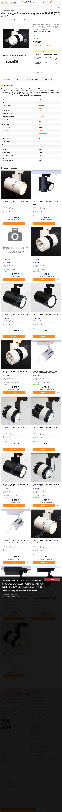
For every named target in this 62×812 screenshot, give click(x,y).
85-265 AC (41, 116)
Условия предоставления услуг (10, 594)
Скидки (36, 45)
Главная (3, 7)
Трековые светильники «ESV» (52, 7)
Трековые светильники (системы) (34, 7)
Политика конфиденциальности (10, 596)
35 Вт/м (41, 119)
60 (39, 124)
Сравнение (28, 20)
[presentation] (7, 40)
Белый (41, 102)
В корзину (14, 223)
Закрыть (59, 811)
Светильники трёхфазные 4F (11, 10)
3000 (40, 108)
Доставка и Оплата (47, 45)
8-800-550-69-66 (28, 1)
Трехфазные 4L (43, 133)
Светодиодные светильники (15, 7)
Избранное (19, 20)
